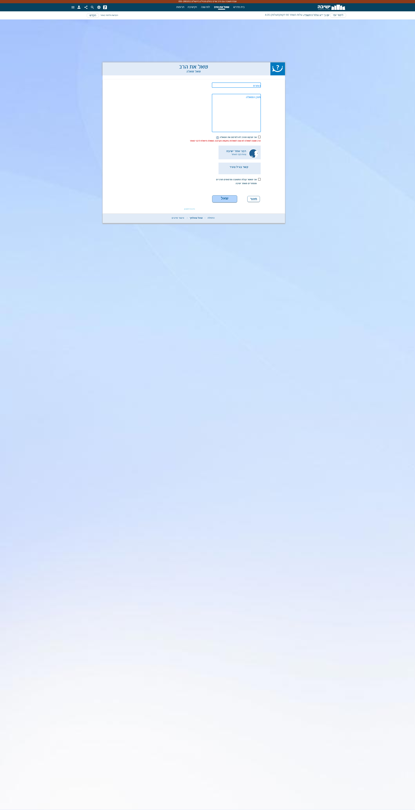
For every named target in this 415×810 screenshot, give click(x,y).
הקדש (92, 15)
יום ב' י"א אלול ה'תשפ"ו (316, 15)
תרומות (180, 7)
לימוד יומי (338, 15)
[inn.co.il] (105, 7)
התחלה (211, 218)
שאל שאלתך (225, 199)
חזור (253, 199)
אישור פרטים (178, 218)
